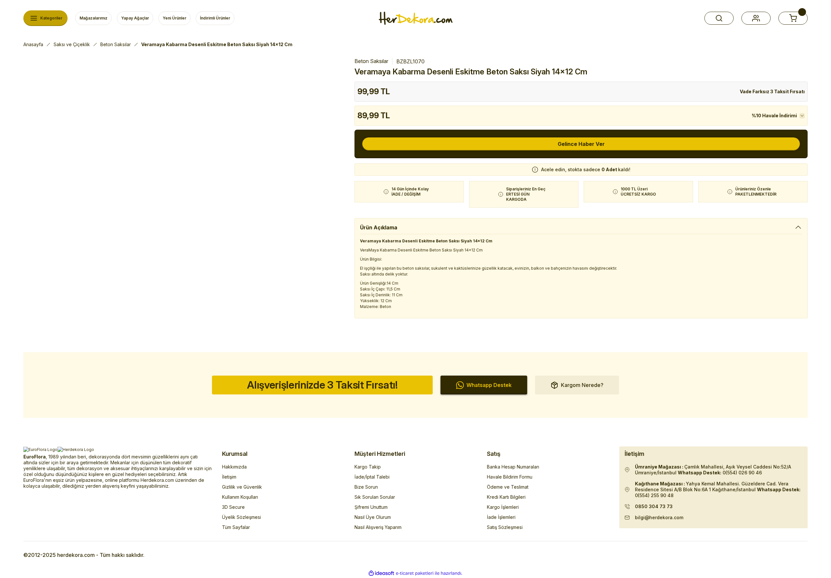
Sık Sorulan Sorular (374, 497)
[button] (719, 18)
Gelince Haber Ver (581, 144)
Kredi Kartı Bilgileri (506, 497)
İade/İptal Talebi (372, 477)
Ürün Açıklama (378, 227)
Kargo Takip (367, 466)
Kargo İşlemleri (503, 507)
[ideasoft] (381, 573)
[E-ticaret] (415, 573)
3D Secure (233, 507)
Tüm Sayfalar (236, 527)
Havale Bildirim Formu (509, 477)
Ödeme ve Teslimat (507, 487)
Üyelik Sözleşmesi (241, 517)
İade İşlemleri (501, 517)
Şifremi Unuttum (371, 507)
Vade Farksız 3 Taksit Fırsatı (772, 91)
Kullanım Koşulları (240, 497)
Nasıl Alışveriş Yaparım (378, 527)
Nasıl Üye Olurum (372, 517)
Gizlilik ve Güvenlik (242, 487)
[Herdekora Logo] (416, 18)
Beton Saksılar (371, 61)
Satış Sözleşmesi (505, 527)
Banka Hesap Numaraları (513, 466)
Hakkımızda (234, 466)
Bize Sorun (366, 487)
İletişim (229, 477)
